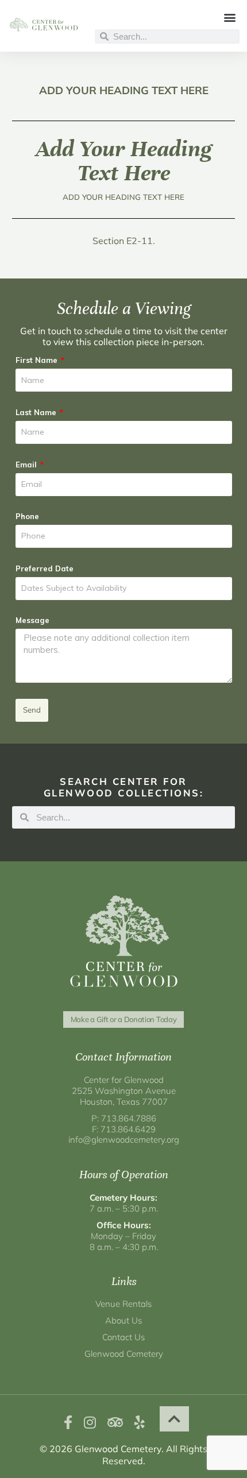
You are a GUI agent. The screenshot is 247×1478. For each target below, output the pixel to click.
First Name (38, 360)
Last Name (37, 412)
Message (32, 620)
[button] (230, 16)
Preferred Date (45, 568)
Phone (27, 516)
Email (27, 464)
